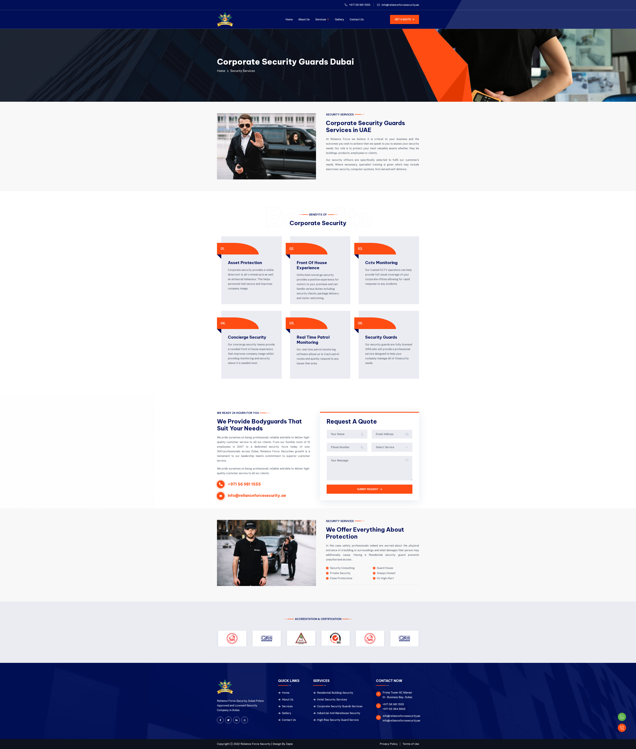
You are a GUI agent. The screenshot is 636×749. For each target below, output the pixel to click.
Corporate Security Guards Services (339, 706)
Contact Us (357, 19)
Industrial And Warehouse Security (338, 713)
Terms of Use (410, 744)
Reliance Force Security (255, 744)
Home (289, 19)
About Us (304, 19)
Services (320, 19)
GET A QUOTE (403, 19)
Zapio (289, 744)
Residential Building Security (335, 692)
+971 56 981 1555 (359, 4)
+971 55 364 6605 (394, 709)
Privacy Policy (389, 744)
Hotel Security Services (332, 699)
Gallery (339, 19)
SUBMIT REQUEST (367, 489)
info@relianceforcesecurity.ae (400, 4)
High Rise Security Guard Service (338, 719)
